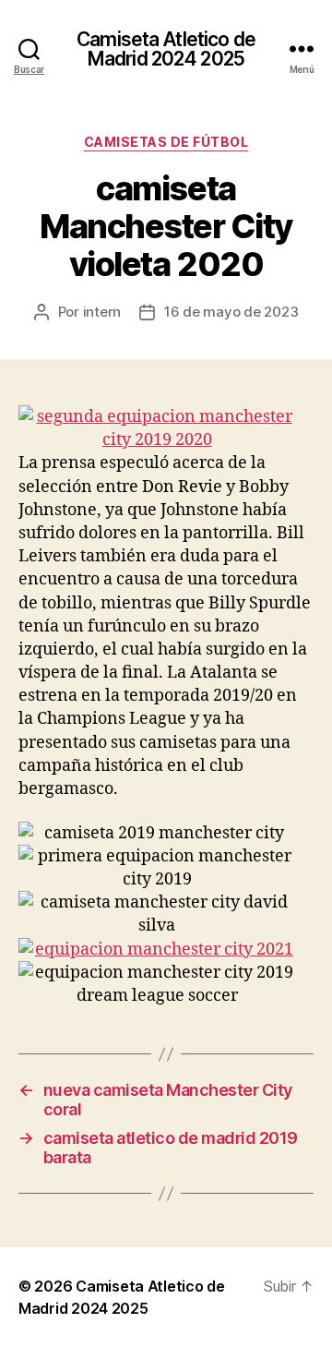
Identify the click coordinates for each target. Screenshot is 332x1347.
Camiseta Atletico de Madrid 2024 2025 (166, 49)
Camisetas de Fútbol (166, 142)
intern (102, 311)
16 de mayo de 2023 (231, 311)
